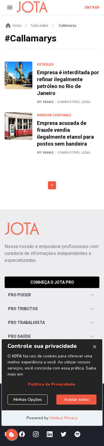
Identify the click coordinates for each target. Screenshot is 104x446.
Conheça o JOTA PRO (52, 282)
